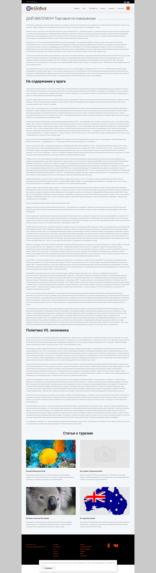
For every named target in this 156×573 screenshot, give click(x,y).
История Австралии (87, 518)
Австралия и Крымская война (91, 471)
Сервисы (55, 553)
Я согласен (48, 568)
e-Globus (29, 544)
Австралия (83, 556)
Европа (82, 544)
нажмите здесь (43, 565)
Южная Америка (85, 549)
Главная (76, 8)
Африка (82, 551)
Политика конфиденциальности (35, 547)
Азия (81, 553)
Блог (84, 8)
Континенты (93, 8)
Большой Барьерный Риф (35, 471)
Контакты (121, 8)
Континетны (56, 547)
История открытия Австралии (37, 518)
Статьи (102, 8)
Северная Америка (86, 547)
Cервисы (111, 8)
